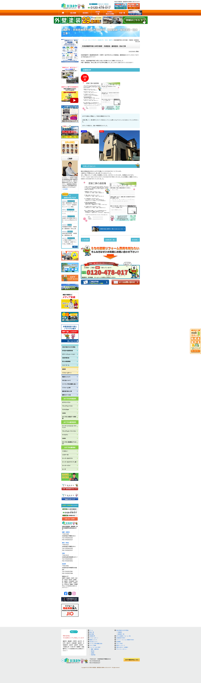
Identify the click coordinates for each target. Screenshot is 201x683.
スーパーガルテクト (67, 458)
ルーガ (64, 469)
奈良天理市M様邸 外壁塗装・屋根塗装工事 (69, 234)
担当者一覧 (98, 13)
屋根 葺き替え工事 (67, 391)
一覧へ (74, 247)
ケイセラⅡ (65, 434)
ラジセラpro (65, 409)
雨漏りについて (66, 377)
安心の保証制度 (66, 361)
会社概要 (118, 641)
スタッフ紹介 (119, 643)
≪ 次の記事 (85, 240)
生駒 (63, 553)
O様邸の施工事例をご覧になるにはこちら (111, 229)
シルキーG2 (65, 454)
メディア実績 (92, 645)
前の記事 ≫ (135, 240)
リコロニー (65, 451)
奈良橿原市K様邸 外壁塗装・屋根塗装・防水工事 (69, 227)
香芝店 (92, 651)
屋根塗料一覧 (121, 634)
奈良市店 (93, 655)
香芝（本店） (66, 543)
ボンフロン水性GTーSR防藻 (69, 417)
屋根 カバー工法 (66, 395)
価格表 (64, 369)
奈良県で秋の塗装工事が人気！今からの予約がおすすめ (69, 220)
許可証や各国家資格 (67, 350)
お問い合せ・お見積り (70, 519)
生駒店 (92, 653)
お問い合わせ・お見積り (122, 647)
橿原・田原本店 (95, 649)
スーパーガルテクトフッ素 (69, 462)
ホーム (91, 630)
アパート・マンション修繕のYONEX (125, 639)
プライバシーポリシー (121, 649)
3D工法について (66, 380)
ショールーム (65, 365)
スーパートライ (66, 465)
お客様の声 (92, 636)
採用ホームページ (120, 645)
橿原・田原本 (66, 532)
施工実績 (73, 13)
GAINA (64, 413)
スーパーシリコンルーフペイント (69, 212)
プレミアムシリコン (67, 406)
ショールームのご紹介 (135, 13)
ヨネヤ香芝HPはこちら (131, 660)
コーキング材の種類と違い (69, 384)
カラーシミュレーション (68, 354)
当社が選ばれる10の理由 (68, 347)
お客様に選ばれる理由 (110, 13)
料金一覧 (122, 13)
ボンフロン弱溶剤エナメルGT (69, 442)
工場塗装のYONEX (120, 638)
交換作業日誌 (65, 358)
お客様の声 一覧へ (110, 240)
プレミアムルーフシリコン (69, 431)
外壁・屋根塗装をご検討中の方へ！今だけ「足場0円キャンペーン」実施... (69, 205)
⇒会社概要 (65, 189)
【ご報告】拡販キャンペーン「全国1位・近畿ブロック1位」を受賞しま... (69, 242)
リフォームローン (67, 373)
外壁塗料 (120, 632)
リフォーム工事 (66, 387)
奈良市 (64, 564)
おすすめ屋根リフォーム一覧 (123, 636)
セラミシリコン (66, 402)
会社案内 (85, 13)
